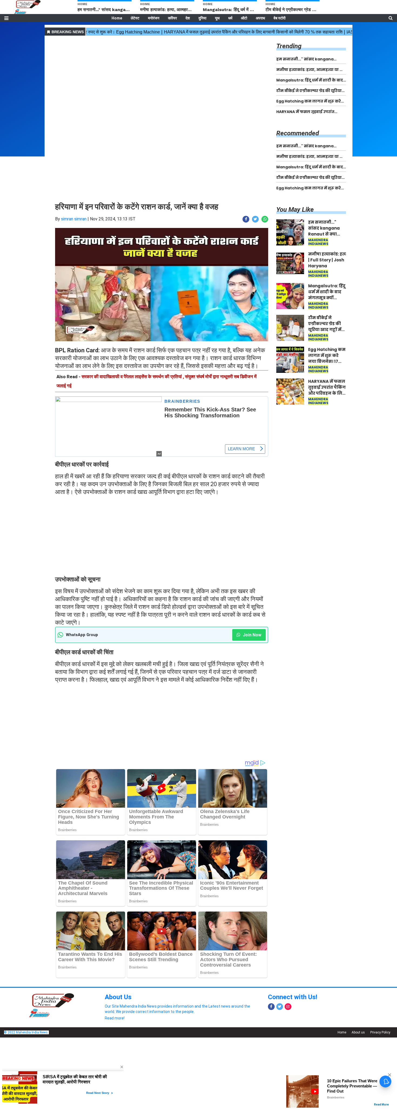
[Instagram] (288, 1006)
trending (288, 46)
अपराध (260, 18)
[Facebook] (271, 1006)
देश (188, 18)
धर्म (230, 18)
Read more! (115, 1018)
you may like (295, 209)
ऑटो (244, 18)
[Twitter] (279, 1006)
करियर (172, 18)
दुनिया (202, 18)
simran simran (73, 218)
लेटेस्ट (135, 18)
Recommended (297, 133)
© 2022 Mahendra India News (26, 1032)
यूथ (217, 18)
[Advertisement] (161, 75)
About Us (118, 997)
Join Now (251, 634)
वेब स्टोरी (279, 18)
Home (117, 18)
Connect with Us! (292, 997)
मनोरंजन (153, 18)
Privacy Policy (380, 1032)
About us (358, 1032)
